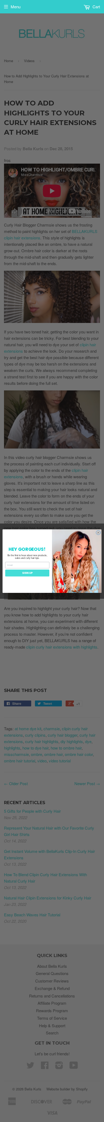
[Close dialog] (98, 532)
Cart (95, 6)
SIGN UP (27, 573)
